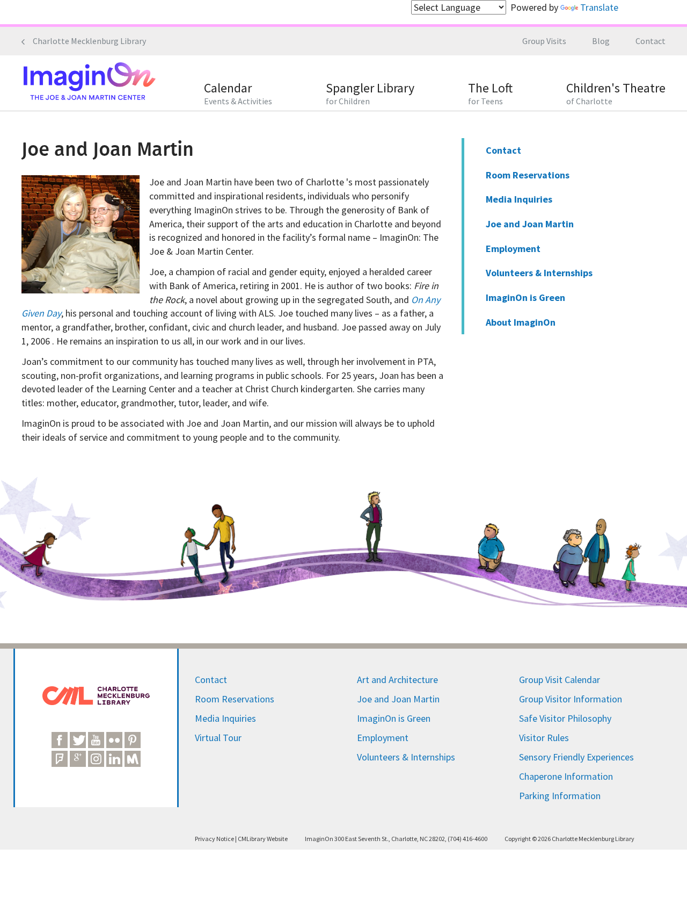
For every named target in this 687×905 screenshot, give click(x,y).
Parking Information (560, 795)
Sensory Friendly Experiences (576, 757)
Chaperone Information (566, 776)
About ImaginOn (521, 322)
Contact (650, 40)
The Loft (490, 93)
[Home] (88, 82)
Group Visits (544, 40)
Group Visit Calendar (559, 679)
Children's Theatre (616, 93)
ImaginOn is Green (525, 297)
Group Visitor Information (570, 699)
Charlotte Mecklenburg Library (89, 40)
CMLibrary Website (263, 839)
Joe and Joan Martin (530, 224)
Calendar (238, 93)
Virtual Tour (218, 737)
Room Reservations (527, 175)
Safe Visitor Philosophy (565, 718)
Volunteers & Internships (539, 273)
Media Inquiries (519, 199)
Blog (601, 40)
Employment (513, 248)
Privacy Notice (214, 839)
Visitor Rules (544, 737)
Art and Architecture (397, 679)
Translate (599, 7)
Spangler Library (370, 93)
